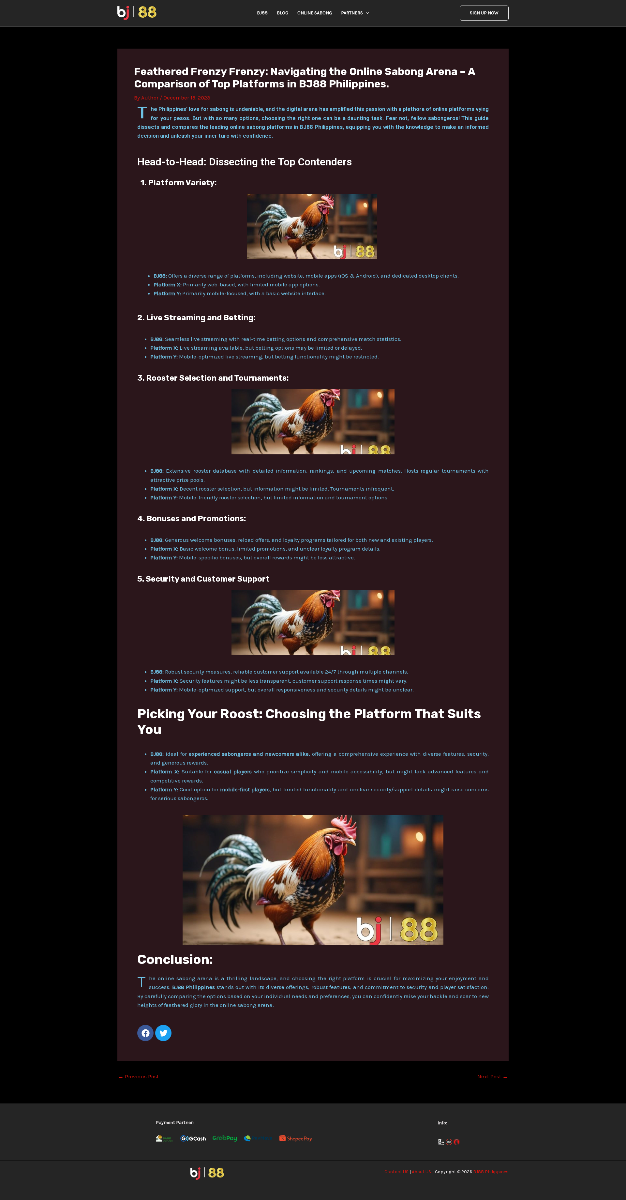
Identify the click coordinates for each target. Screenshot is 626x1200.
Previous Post (138, 1076)
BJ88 (262, 13)
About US (421, 1172)
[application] (366, 13)
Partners (352, 13)
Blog (282, 13)
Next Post (492, 1076)
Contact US (396, 1172)
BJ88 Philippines (491, 1172)
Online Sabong (314, 13)
